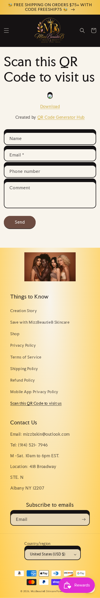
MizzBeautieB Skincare (43, 591)
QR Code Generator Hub (61, 117)
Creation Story (23, 310)
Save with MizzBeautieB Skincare (40, 322)
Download (50, 106)
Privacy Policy (23, 345)
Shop (14, 333)
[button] (6, 30)
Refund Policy (22, 380)
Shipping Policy (24, 368)
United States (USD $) (47, 554)
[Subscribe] (83, 519)
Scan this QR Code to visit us (36, 403)
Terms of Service (26, 357)
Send (20, 222)
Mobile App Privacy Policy (34, 391)
